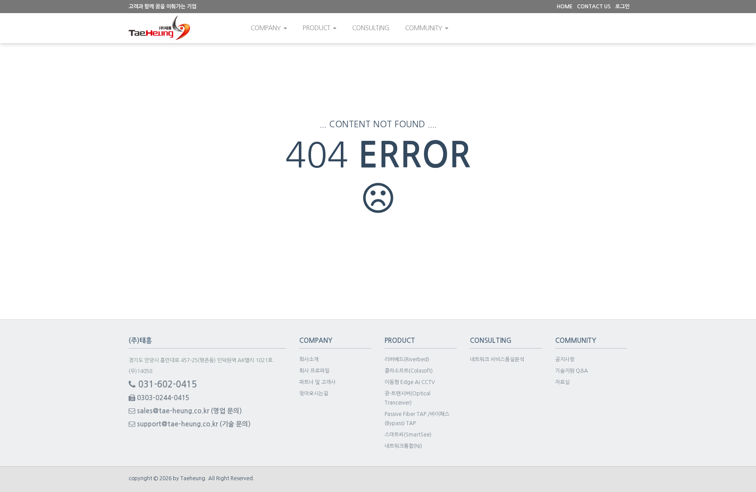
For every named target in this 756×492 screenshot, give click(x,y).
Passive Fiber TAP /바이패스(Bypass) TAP (417, 419)
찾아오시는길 (313, 393)
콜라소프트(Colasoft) (409, 370)
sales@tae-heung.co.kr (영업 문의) (188, 411)
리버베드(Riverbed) (407, 359)
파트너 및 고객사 (317, 382)
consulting (370, 28)
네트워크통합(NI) (403, 446)
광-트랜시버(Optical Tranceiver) (407, 398)
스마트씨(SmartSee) (408, 434)
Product (317, 28)
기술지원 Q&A (571, 370)
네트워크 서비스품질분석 (497, 359)
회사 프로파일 (314, 370)
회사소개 (308, 359)
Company (267, 28)
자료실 (562, 382)
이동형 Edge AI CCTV (410, 382)
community (424, 28)
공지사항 (564, 359)
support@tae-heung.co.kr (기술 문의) (193, 424)
